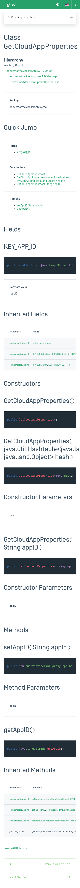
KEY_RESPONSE (53, 354)
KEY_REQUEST (38, 354)
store (67, 365)
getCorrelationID (39, 799)
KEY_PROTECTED (56, 365)
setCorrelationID (56, 799)
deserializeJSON (62, 821)
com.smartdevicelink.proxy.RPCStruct (29, 71)
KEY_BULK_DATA (39, 365)
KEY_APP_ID (23, 152)
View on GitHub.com (15, 848)
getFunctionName (54, 810)
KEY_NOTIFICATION (70, 354)
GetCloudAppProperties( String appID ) (39, 184)
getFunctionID (38, 810)
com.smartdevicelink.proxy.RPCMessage (33, 76)
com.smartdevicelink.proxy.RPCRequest (35, 82)
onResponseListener (42, 343)
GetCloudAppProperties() (32, 174)
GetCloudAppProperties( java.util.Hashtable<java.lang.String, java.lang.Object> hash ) (43, 179)
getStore (50, 821)
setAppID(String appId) (30, 205)
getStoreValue (38, 821)
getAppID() (23, 208)
